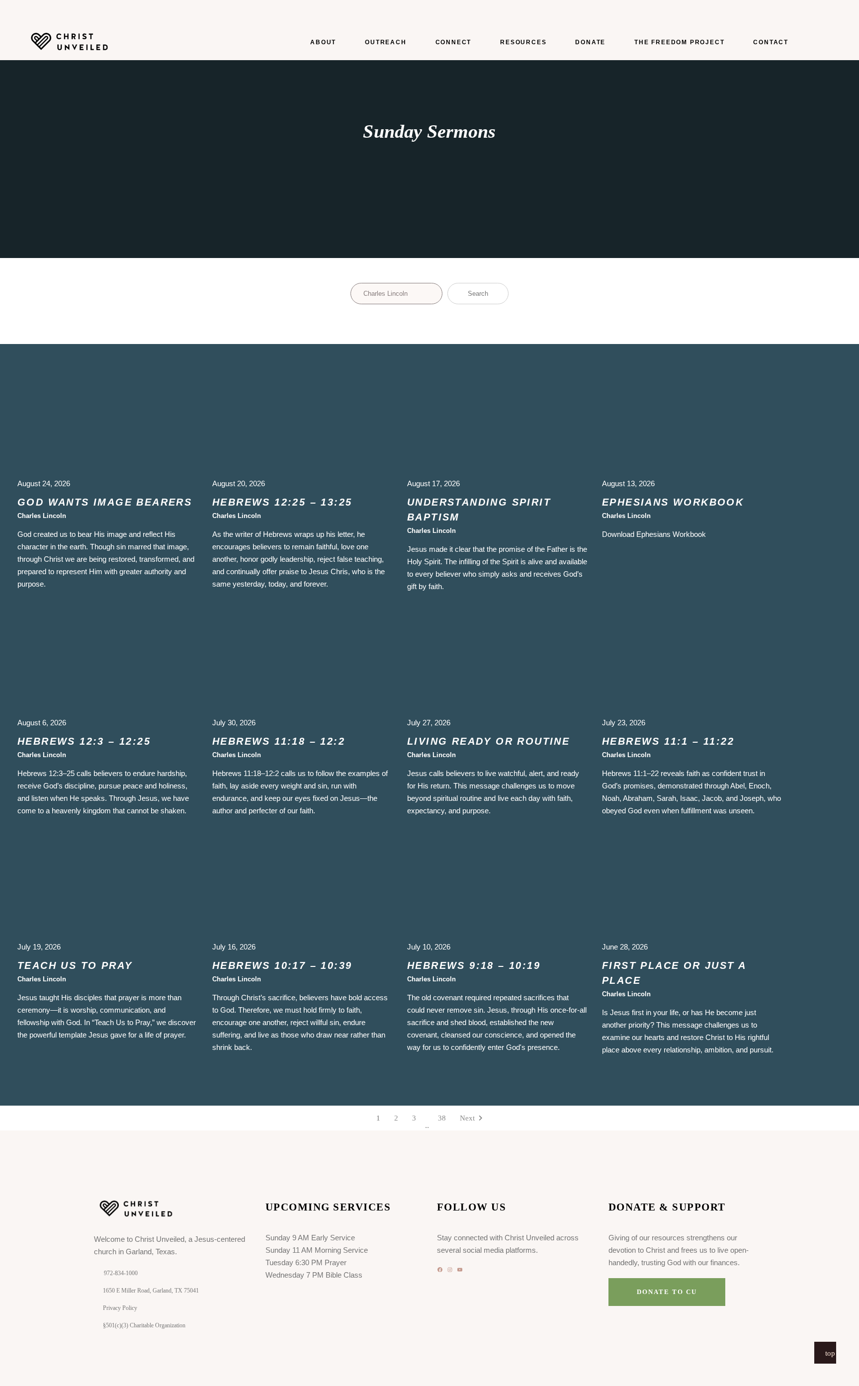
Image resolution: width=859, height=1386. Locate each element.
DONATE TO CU (666, 1292)
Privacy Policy (120, 1307)
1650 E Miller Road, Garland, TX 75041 (151, 1290)
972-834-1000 (121, 1273)
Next (467, 1118)
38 (442, 1118)
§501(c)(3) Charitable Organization (144, 1325)
